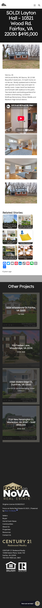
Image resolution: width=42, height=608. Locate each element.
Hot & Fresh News (9, 521)
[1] (21, 193)
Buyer (5, 518)
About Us (6, 527)
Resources (7, 532)
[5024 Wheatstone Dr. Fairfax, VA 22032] (21, 311)
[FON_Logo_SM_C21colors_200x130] (4, 4)
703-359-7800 (8, 558)
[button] (39, 5)
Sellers (5, 515)
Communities (8, 524)
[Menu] (34, 5)
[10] (21, 145)
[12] (21, 169)
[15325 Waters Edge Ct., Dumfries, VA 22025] (21, 386)
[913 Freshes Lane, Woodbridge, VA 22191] (21, 348)
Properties (7, 529)
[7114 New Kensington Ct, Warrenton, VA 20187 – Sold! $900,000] (21, 424)
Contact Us (7, 535)
